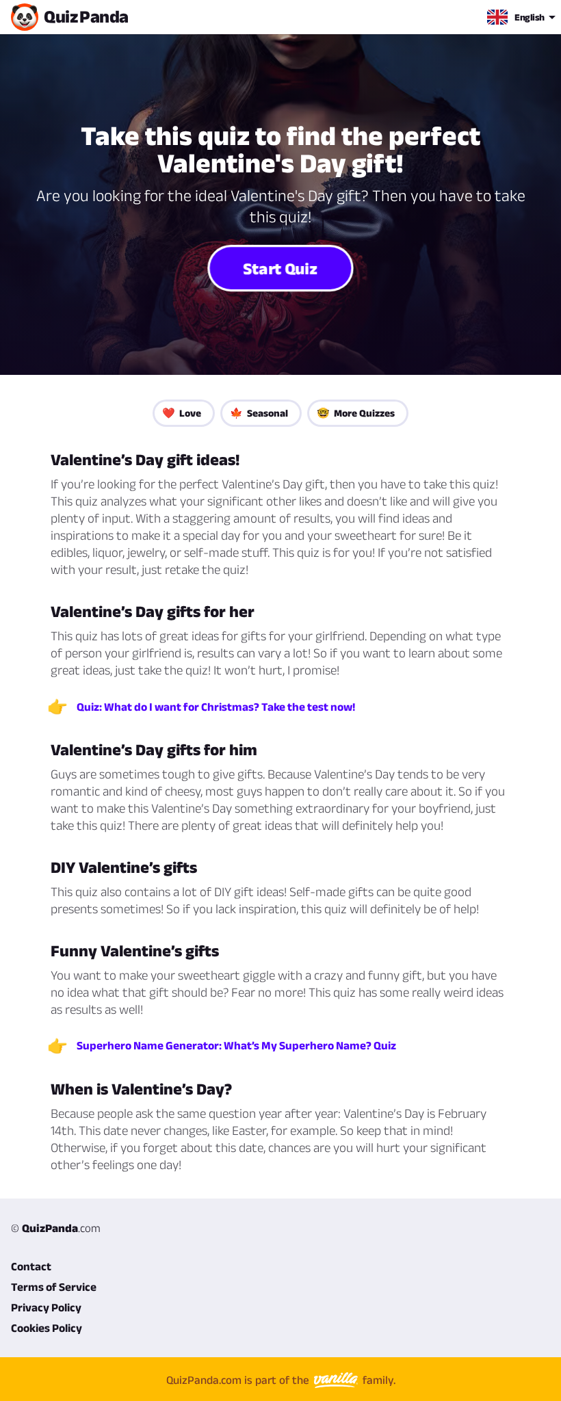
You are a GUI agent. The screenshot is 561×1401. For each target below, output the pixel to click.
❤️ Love (181, 413)
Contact (31, 1266)
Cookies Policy (46, 1328)
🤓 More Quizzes (356, 413)
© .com (56, 1228)
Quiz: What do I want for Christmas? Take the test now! (216, 706)
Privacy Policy (46, 1307)
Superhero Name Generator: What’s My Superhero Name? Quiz (236, 1045)
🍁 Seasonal (259, 413)
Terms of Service (53, 1287)
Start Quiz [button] (280, 268)
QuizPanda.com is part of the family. (280, 1380)
